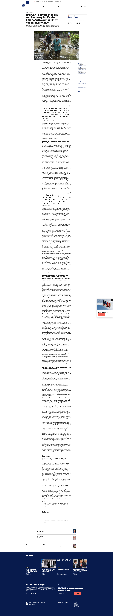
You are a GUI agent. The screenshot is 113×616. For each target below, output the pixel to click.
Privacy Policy (75, 603)
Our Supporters (76, 605)
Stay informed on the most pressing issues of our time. (70, 588)
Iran (42, 1)
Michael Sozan (27, 574)
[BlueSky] (35, 593)
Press (49, 6)
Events (44, 6)
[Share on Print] (79, 23)
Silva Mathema (40, 530)
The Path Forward (38, 1)
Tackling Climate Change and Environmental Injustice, (76, 20)
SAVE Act (45, 1)
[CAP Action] (28, 603)
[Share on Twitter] (68, 23)
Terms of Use (75, 602)
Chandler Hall (43, 574)
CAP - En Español (76, 604)
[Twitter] (26, 593)
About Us (60, 6)
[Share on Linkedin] (73, 23)
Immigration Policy (41, 544)
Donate (85, 6)
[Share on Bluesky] (75, 23)
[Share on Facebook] (71, 23)
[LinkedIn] (33, 593)
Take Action (54, 6)
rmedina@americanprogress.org (82, 65)
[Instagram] (32, 593)
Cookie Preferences (76, 606)
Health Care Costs (58, 1)
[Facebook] (28, 593)
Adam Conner (75, 574)
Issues (35, 6)
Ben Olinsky (31, 574)
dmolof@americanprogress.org (82, 87)
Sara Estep (63, 574)
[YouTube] (30, 593)
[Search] (81, 7)
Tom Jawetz (40, 536)
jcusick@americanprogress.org (82, 73)
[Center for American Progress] (27, 4)
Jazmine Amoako (59, 574)
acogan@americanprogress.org (82, 83)
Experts (40, 6)
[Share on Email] (77, 23)
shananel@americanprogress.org (82, 69)
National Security (51, 1)
